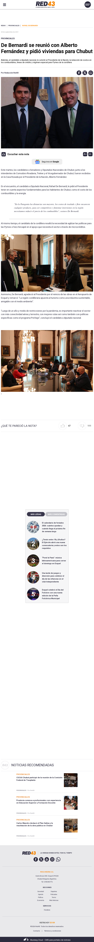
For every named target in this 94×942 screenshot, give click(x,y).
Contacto (36, 931)
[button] (78, 72)
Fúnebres (47, 910)
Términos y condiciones (52, 931)
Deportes (54, 891)
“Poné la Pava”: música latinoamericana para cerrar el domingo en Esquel (54, 561)
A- (90, 154)
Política (40, 897)
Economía (40, 900)
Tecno (54, 897)
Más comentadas (56, 514)
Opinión (40, 894)
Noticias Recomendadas (32, 765)
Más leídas (36, 514)
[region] (47, 454)
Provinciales (8, 38)
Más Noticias (53, 900)
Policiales (54, 894)
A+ (85, 154)
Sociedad (40, 891)
